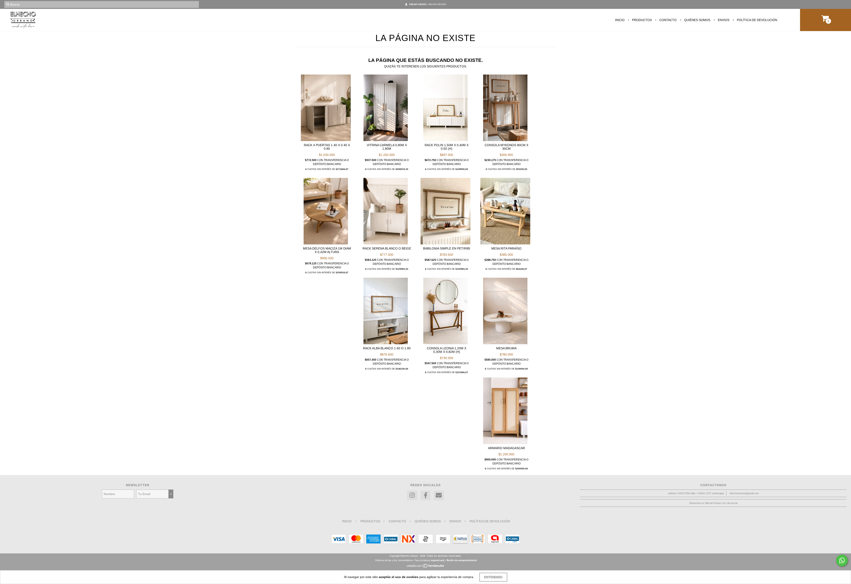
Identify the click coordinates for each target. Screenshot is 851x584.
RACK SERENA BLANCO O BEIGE (387, 248)
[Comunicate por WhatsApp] (842, 560)
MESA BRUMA (506, 348)
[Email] (439, 495)
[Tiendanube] (425, 567)
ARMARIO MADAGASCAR (506, 448)
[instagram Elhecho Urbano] (412, 495)
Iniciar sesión (437, 4)
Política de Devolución (756, 20)
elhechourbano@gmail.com (744, 493)
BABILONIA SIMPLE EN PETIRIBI (446, 248)
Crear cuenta (417, 4)
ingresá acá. (438, 560)
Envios (723, 20)
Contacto (667, 20)
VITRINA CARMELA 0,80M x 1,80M (387, 146)
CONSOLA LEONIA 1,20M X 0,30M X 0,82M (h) (446, 350)
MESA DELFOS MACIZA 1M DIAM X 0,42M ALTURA (327, 250)
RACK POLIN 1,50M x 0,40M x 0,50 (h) (446, 146)
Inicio (620, 20)
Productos (641, 20)
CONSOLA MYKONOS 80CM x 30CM (506, 146)
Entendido (493, 577)
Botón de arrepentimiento (462, 560)
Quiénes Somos (696, 20)
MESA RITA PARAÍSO (506, 248)
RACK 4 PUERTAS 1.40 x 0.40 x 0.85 (327, 146)
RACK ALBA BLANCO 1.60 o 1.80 (387, 348)
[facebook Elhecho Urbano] (425, 495)
